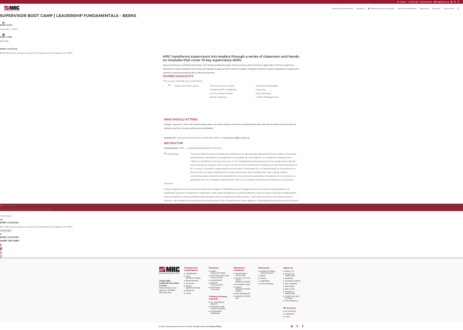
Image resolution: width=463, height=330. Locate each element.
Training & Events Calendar (382, 9)
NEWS (263, 276)
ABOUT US (289, 271)
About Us (436, 9)
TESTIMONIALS (291, 301)
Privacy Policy (215, 326)
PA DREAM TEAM (242, 284)
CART (287, 317)
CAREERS (289, 278)
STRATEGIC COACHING (215, 288)
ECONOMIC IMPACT (293, 281)
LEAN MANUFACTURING (193, 277)
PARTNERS (289, 286)
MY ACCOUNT (290, 311)
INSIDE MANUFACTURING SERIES (242, 289)
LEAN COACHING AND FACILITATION (220, 277)
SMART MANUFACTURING (193, 287)
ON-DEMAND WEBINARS (216, 312)
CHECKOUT (289, 314)
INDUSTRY (190, 290)
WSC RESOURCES (242, 293)
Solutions (360, 9)
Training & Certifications (342, 9)
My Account (449, 9)
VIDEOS (263, 278)
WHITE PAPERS (266, 284)
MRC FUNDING (291, 284)
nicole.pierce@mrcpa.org (235, 138)
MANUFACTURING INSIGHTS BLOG (267, 272)
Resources (424, 9)
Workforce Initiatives (407, 9)
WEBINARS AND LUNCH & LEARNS (218, 308)
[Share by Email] (1, 256)
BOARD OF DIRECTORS (290, 275)
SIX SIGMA (190, 283)
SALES (188, 293)
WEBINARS (265, 281)
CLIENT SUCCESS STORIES (292, 297)
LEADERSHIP (191, 273)
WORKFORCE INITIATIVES (241, 274)
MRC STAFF (290, 289)
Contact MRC (413, 2)
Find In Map (5, 231)
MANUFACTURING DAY (242, 297)
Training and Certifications (191, 269)
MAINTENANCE (192, 281)
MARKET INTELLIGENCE (217, 284)
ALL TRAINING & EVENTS (217, 303)
